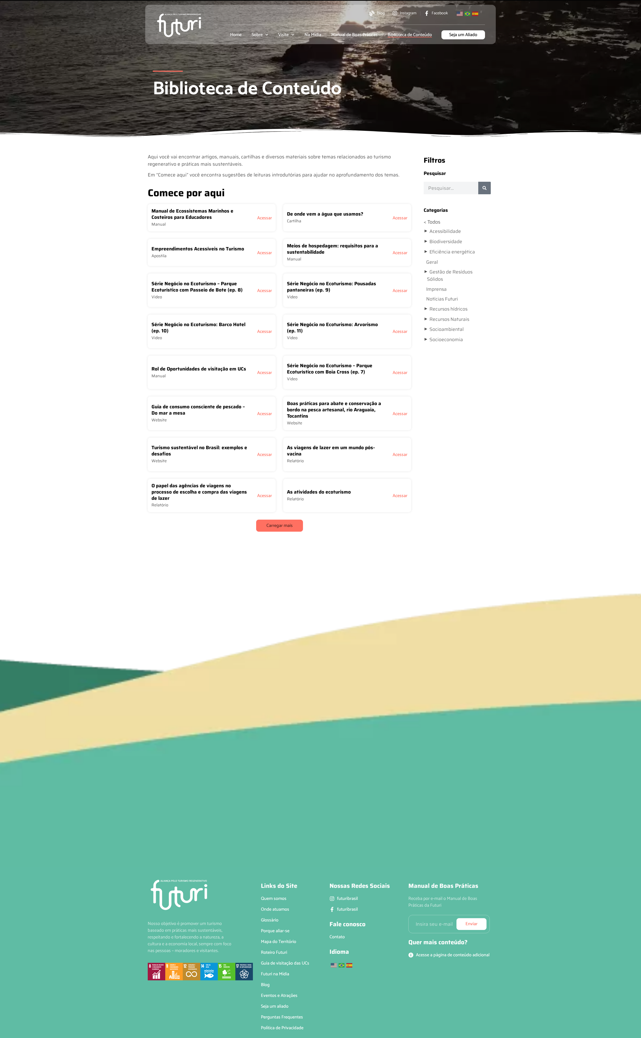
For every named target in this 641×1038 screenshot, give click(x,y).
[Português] (467, 13)
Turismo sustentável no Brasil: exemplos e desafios (199, 450)
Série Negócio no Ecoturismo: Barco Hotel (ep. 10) (198, 327)
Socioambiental (446, 329)
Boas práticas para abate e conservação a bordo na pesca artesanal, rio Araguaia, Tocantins (334, 410)
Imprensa (436, 289)
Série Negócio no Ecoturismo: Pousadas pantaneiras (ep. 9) (331, 287)
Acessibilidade (445, 231)
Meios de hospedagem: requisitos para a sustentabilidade (332, 249)
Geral (432, 262)
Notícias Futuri (442, 299)
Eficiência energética (452, 251)
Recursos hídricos (448, 309)
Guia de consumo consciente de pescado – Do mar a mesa (198, 410)
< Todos (432, 222)
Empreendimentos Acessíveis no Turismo (197, 248)
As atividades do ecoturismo (319, 492)
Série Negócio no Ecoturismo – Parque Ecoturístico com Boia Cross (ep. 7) (329, 368)
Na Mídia (312, 34)
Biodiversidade (445, 241)
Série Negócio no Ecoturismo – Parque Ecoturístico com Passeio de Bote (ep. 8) (197, 287)
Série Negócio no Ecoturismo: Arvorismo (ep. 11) (332, 327)
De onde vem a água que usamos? (325, 214)
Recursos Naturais (449, 319)
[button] (279, 526)
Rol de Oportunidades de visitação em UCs (198, 368)
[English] (460, 13)
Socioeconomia (446, 339)
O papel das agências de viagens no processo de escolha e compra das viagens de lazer (199, 492)
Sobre (257, 34)
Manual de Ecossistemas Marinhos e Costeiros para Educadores (192, 214)
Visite (283, 34)
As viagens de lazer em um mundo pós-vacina (331, 450)
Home (236, 34)
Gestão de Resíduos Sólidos (449, 275)
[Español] (475, 13)
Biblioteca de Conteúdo (410, 34)
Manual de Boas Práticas (354, 34)
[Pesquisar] (484, 188)
